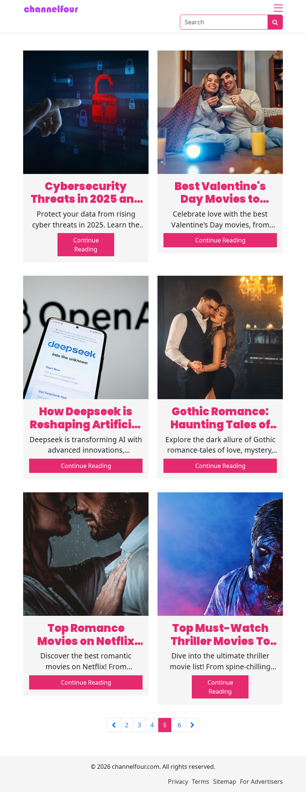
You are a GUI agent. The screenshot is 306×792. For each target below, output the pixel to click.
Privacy (178, 781)
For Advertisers (261, 781)
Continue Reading (86, 244)
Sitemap (224, 781)
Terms (200, 781)
